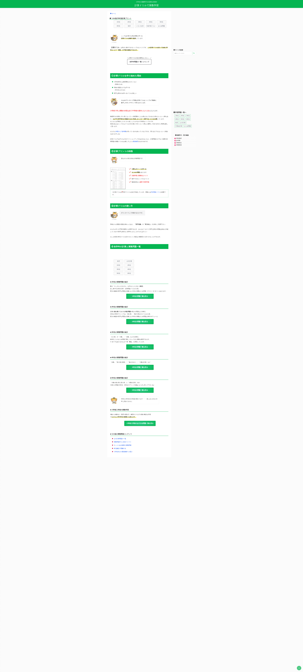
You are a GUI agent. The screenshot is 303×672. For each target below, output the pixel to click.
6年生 (118, 26)
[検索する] (193, 53)
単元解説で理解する (120, 448)
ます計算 (129, 261)
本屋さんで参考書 (121, 131)
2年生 (129, 22)
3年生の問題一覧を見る (140, 347)
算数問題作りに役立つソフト (122, 442)
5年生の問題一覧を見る (140, 390)
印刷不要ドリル (151, 26)
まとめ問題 (161, 26)
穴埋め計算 (178, 126)
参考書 (178, 140)
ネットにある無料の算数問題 (122, 445)
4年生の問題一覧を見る (140, 367)
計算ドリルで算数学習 (147, 5)
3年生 (140, 22)
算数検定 (179, 143)
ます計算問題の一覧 (120, 438)
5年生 (161, 22)
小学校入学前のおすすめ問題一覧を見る (139, 423)
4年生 (150, 22)
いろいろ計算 (140, 26)
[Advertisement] (139, 254)
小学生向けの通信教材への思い (123, 451)
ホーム (113, 13)
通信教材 (182, 138)
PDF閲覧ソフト (155, 192)
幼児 (129, 26)
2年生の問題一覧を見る (140, 321)
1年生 (118, 22)
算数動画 (179, 145)
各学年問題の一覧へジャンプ (139, 62)
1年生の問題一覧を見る (140, 296)
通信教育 (135, 141)
